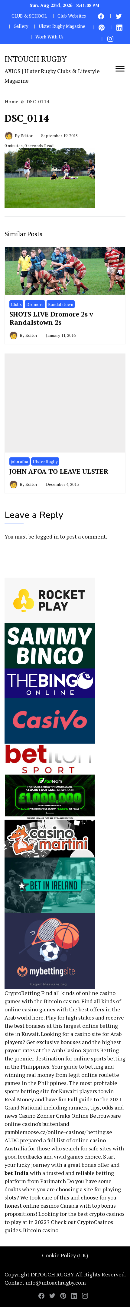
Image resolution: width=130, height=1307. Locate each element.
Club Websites (71, 16)
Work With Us (49, 37)
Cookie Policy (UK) (65, 1255)
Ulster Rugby (45, 461)
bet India (17, 1172)
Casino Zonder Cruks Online (53, 1115)
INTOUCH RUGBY (36, 59)
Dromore (35, 304)
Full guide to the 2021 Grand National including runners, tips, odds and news (64, 1107)
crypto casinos (107, 1213)
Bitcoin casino (61, 1001)
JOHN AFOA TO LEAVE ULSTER (58, 471)
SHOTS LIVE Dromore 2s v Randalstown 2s (51, 318)
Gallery (21, 26)
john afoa (19, 461)
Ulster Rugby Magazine (62, 26)
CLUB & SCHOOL (29, 16)
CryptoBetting (22, 993)
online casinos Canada (50, 1205)
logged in (47, 536)
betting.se (99, 1132)
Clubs (16, 304)
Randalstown (60, 304)
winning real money (29, 1074)
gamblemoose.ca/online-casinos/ (45, 1132)
